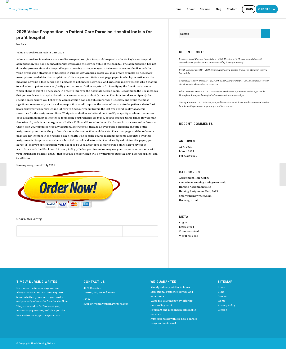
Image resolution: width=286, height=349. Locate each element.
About (221, 287)
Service (222, 310)
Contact (222, 296)
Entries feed (186, 227)
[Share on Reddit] (104, 231)
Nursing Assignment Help (195, 187)
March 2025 (186, 151)
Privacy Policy (227, 305)
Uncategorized (188, 200)
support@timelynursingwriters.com (106, 303)
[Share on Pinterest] (69, 231)
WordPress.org (188, 236)
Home (221, 300)
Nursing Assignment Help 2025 (198, 191)
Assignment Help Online (194, 178)
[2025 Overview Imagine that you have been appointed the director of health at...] (3, 174)
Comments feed (189, 231)
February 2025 (188, 156)
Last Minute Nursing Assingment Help (202, 182)
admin (22, 44)
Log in (183, 222)
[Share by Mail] (140, 231)
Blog (221, 291)
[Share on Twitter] (34, 231)
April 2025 (185, 147)
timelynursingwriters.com (195, 196)
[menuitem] (177, 9)
